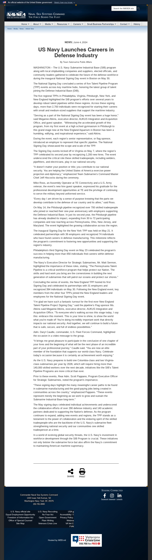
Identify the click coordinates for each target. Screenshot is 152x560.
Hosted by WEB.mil (57, 540)
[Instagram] (112, 496)
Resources (62, 24)
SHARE (70, 476)
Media (48, 24)
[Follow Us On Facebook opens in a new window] (104, 496)
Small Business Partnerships (100, 24)
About (36, 24)
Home (24, 24)
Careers (77, 24)
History (137, 24)
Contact (123, 24)
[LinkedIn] (119, 496)
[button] (65, 2)
